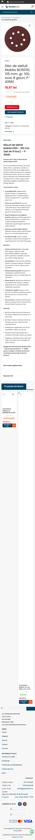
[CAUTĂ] (31, 12)
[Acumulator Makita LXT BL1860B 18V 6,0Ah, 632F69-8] (9, 399)
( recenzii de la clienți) (21, 92)
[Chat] (32, 832)
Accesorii (16, 18)
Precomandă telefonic (15, 112)
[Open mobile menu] (2, 7)
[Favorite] (4, 394)
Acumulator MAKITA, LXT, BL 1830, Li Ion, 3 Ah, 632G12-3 (25, 688)
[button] (9, 425)
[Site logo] (12, 7)
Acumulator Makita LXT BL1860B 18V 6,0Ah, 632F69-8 (9, 412)
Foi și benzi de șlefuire (9, 20)
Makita (7, 61)
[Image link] (17, 810)
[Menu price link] (17, 782)
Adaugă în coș (12, 107)
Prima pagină (5, 18)
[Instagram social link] (25, 804)
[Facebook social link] (13, 131)
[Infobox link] (3, 2)
